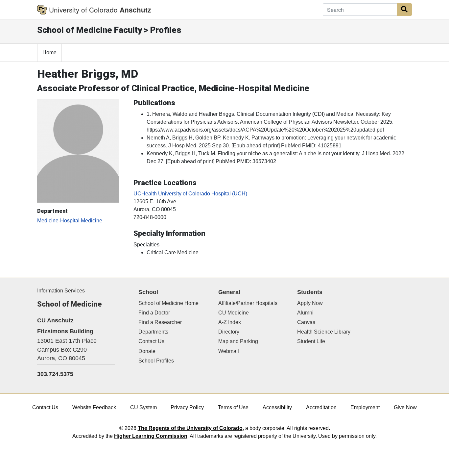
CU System (143, 407)
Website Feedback (94, 407)
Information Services (61, 290)
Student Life (311, 341)
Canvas (306, 322)
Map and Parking (238, 341)
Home (49, 52)
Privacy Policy (187, 407)
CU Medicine (233, 312)
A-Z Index (229, 322)
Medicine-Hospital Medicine (69, 220)
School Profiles (156, 360)
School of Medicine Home (168, 303)
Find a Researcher (160, 322)
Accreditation (321, 407)
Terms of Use (233, 407)
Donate (146, 351)
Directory (228, 332)
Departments (153, 332)
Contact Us (151, 341)
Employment (365, 407)
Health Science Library (323, 332)
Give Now (405, 407)
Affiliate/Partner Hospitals (247, 303)
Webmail (228, 351)
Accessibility (277, 407)
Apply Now (310, 303)
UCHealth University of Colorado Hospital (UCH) (190, 193)
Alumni (305, 312)
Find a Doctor (154, 312)
